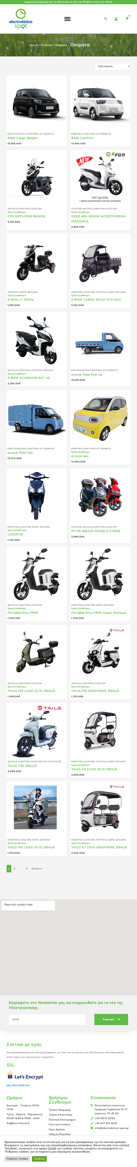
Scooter (76, 209)
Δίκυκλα (12, 209)
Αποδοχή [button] (39, 1159)
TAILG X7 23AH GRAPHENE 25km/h (99, 847)
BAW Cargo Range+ (22, 138)
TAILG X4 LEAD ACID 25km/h (94, 769)
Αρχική (33, 45)
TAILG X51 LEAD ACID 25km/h (31, 847)
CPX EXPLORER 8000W (26, 216)
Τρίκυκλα (13, 292)
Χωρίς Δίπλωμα (29, 292)
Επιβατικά (76, 134)
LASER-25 (15, 534)
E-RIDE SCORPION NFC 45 (28, 378)
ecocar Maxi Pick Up (86, 374)
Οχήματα (48, 370)
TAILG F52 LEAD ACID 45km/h (31, 691)
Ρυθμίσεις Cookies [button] (17, 1159)
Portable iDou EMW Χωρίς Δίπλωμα (98, 612)
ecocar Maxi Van (20, 452)
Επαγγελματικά (16, 134)
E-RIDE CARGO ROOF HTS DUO (96, 299)
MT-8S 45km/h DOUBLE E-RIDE (95, 531)
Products (46, 45)
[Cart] (126, 19)
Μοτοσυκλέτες (52, 761)
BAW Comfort (82, 138)
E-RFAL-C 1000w (20, 299)
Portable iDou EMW (22, 612)
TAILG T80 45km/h (22, 766)
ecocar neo (80, 456)
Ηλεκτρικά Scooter (30, 209)
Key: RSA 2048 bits (18, 1085)
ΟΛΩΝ (52, 1148)
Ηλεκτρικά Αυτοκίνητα (40, 134)
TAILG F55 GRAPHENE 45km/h (95, 691)
